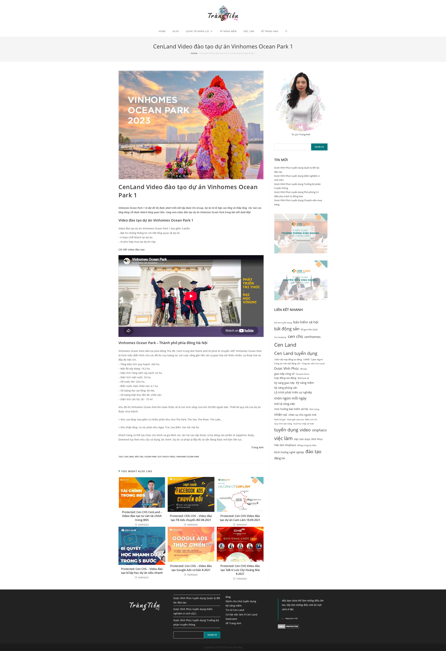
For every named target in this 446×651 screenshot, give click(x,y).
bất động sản (286, 329)
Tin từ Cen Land (235, 610)
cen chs (295, 336)
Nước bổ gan (280, 419)
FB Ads (303, 368)
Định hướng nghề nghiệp (289, 452)
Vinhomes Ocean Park (187, 456)
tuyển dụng (286, 430)
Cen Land (129, 456)
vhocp (165, 456)
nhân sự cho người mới (302, 415)
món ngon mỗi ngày (290, 398)
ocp (159, 456)
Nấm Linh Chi (311, 419)
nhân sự (280, 414)
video (172, 456)
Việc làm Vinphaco (285, 445)
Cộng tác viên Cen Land (313, 363)
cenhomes (312, 336)
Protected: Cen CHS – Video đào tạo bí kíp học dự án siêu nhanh (142, 571)
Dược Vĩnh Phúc (286, 368)
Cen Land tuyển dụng (295, 353)
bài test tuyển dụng (283, 322)
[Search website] (286, 31)
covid (306, 359)
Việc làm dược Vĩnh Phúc (308, 439)
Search (319, 146)
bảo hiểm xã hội (305, 322)
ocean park (150, 456)
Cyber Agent (317, 359)
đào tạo (139, 456)
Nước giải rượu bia (295, 419)
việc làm (283, 438)
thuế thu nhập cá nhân (303, 423)
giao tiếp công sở (284, 373)
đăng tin (279, 458)
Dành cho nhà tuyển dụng (241, 601)
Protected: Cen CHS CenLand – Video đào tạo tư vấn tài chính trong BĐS (142, 516)
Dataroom (231, 618)
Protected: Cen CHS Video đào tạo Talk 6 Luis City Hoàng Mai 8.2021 (240, 570)
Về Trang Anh (233, 623)
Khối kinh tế (303, 378)
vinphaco (319, 430)
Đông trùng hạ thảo (307, 445)
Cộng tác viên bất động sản (287, 363)
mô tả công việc (284, 404)
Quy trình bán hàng (283, 423)
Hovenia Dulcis (302, 374)
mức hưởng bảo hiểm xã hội (291, 409)
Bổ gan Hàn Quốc (309, 329)
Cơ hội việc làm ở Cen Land (241, 614)
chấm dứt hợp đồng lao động (288, 359)
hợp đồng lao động (285, 378)
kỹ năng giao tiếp (284, 382)
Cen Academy (280, 337)
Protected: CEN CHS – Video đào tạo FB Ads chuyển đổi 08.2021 (191, 518)
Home (194, 53)
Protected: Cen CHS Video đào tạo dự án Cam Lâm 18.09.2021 (240, 518)
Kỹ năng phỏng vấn (285, 387)
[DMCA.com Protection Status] (288, 626)
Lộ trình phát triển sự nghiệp (293, 392)
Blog (228, 597)
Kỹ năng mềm (305, 383)
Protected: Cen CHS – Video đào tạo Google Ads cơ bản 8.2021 (191, 568)
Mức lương (314, 409)
